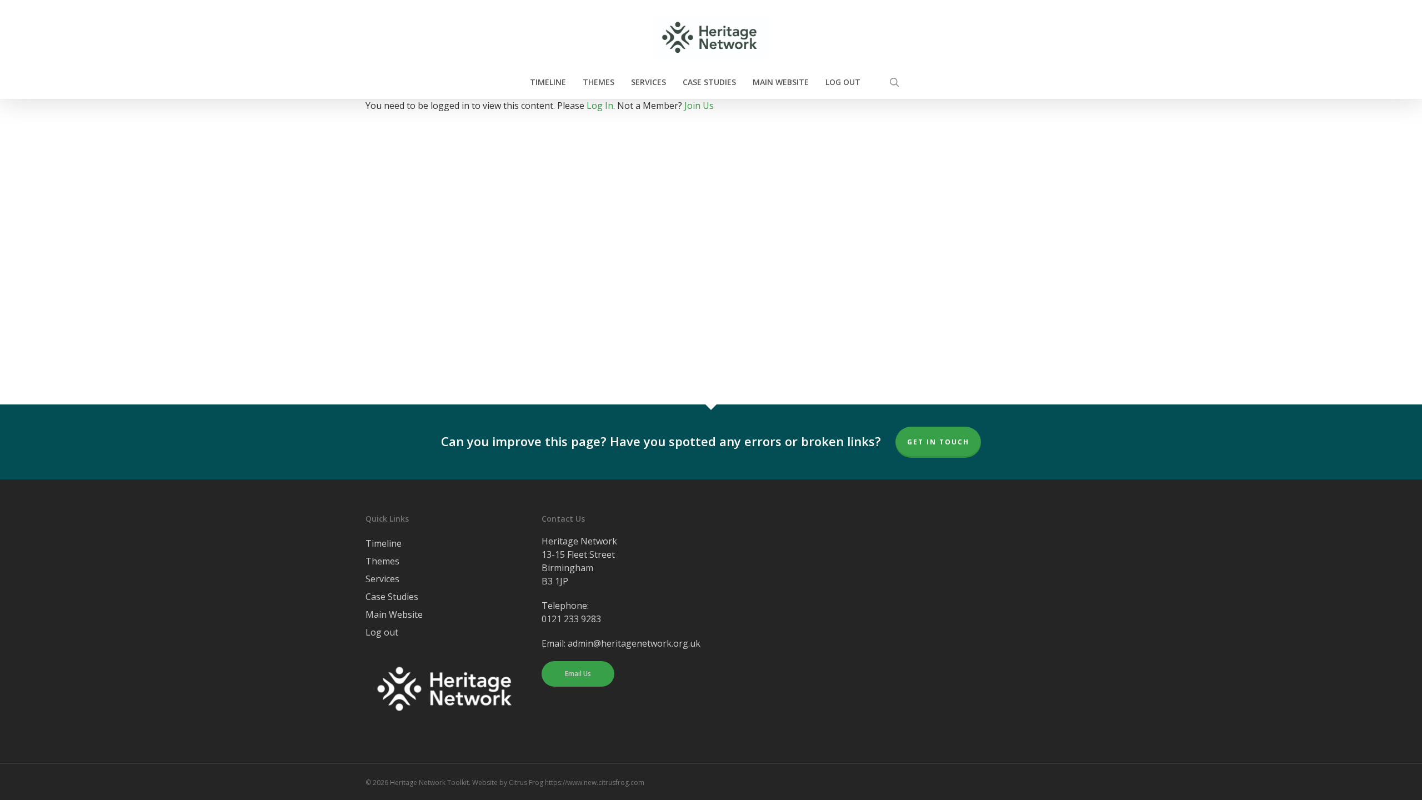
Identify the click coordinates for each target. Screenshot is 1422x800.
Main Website (394, 614)
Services (382, 579)
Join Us (699, 105)
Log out (381, 632)
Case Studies (391, 597)
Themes (382, 561)
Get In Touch (938, 442)
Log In (600, 105)
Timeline (383, 543)
